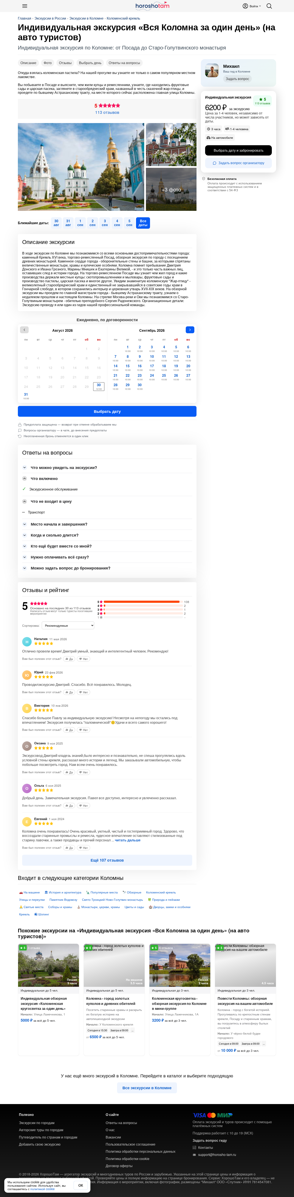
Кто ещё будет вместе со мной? (61, 546)
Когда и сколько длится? (55, 535)
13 (62, 367)
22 (87, 377)
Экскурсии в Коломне (86, 18)
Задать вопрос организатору (241, 162)
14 (75, 367)
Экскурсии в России (50, 18)
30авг (56, 222)
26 (50, 386)
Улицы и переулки (32, 899)
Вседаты (143, 222)
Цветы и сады (134, 907)
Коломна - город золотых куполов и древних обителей (110, 1001)
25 (38, 386)
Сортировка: (31, 625)
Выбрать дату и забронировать (238, 150)
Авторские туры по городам (41, 1130)
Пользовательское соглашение (130, 1144)
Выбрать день (90, 62)
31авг (68, 222)
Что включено (44, 478)
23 (99, 377)
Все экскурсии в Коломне (147, 1088)
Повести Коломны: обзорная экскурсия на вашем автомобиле (245, 1001)
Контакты (205, 1147)
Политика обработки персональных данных (140, 1151)
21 (75, 377)
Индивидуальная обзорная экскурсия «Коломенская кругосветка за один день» (44, 1003)
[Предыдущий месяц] (24, 329)
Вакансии (113, 1137)
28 (75, 386)
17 (26, 377)
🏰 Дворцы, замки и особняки (169, 907)
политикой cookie (42, 1189)
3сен (105, 222)
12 (50, 367)
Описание (28, 62)
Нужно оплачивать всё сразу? (60, 557)
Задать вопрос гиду (210, 1140)
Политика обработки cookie (127, 1159)
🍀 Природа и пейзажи (164, 899)
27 (62, 386)
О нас (110, 1130)
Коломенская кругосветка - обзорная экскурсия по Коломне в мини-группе (179, 1003)
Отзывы (65, 62)
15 (87, 367)
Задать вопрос (237, 78)
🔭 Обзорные (131, 892)
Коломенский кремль (123, 18)
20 (62, 377)
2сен (93, 222)
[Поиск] (269, 6)
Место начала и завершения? (59, 524)
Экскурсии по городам (36, 1123)
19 (50, 377)
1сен (80, 222)
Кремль (24, 914)
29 (87, 386)
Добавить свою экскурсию (39, 1144)
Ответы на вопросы (124, 62)
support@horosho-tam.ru (217, 1155)
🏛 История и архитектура (63, 892)
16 (99, 367)
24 (26, 386)
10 (26, 367)
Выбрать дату (107, 411)
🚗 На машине (29, 892)
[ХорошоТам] (152, 6)
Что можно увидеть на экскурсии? (64, 467)
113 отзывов (107, 112)
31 (26, 396)
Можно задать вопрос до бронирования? (70, 568)
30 (99, 386)
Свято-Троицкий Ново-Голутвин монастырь (112, 899)
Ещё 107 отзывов (107, 860)
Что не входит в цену (51, 501)
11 (38, 367)
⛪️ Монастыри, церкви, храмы (98, 907)
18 (38, 377)
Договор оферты (119, 1166)
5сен (129, 222)
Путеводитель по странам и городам (48, 1137)
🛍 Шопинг (41, 914)
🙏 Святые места (31, 907)
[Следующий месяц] (190, 329)
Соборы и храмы (60, 907)
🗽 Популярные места (102, 892)
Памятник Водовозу (63, 899)
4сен (117, 222)
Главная (24, 18)
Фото (48, 62)
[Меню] (25, 6)
